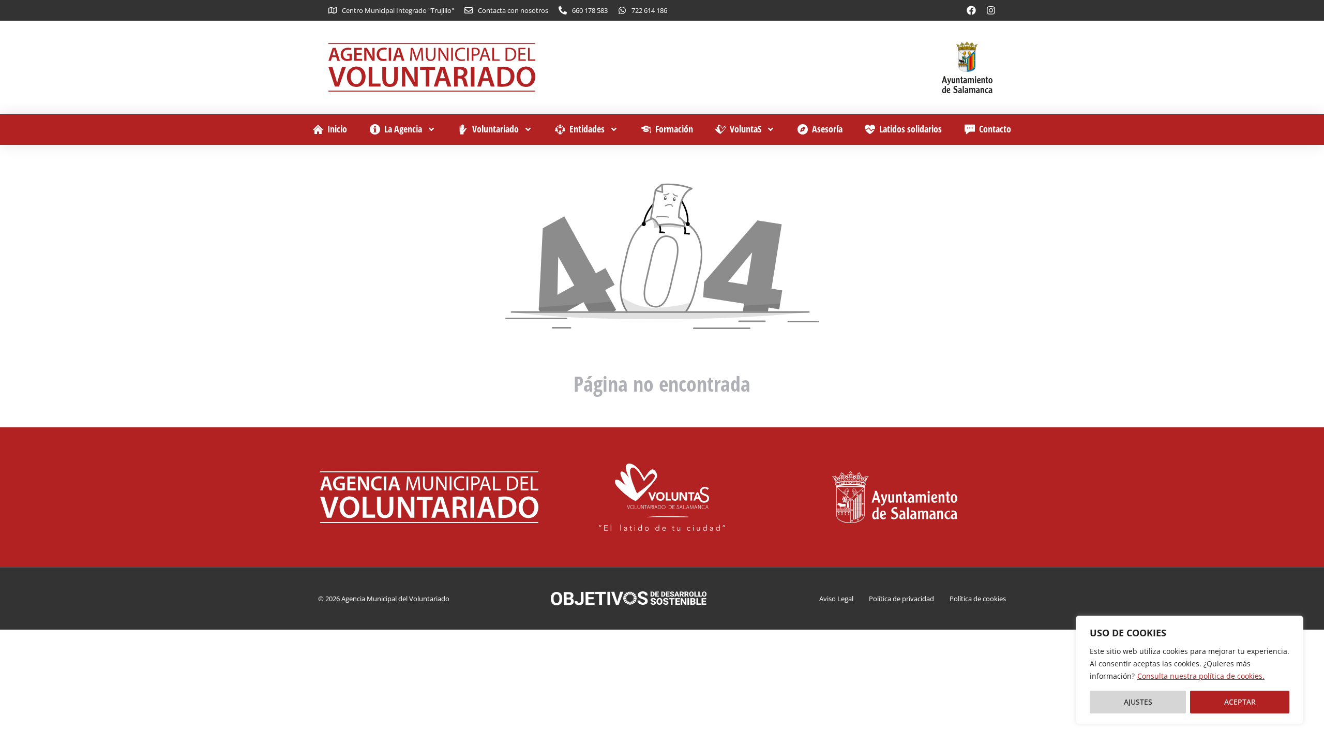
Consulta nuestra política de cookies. (1201, 676)
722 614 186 (649, 10)
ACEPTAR (1240, 702)
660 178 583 (590, 10)
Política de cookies (978, 598)
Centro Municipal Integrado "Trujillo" (398, 10)
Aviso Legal (836, 598)
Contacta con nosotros (513, 10)
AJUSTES (1138, 702)
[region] (1189, 670)
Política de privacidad (901, 598)
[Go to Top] (1302, 723)
